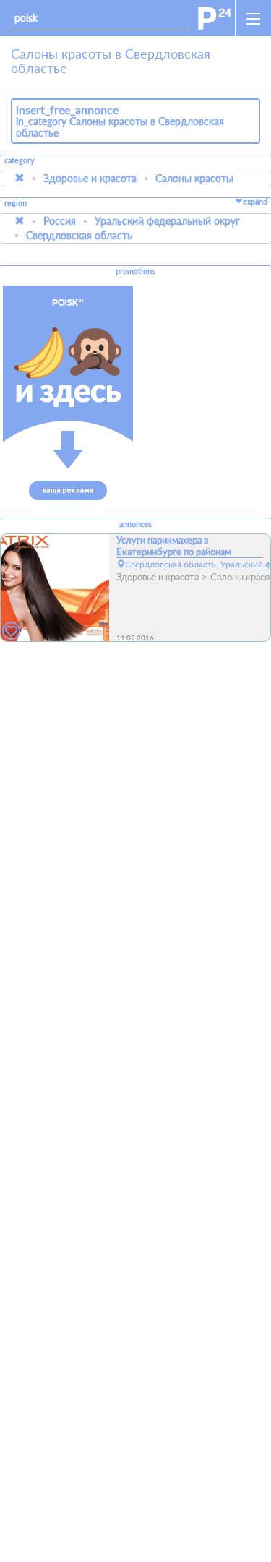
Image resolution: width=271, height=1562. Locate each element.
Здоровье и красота (90, 178)
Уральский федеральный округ (167, 221)
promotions (135, 271)
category (19, 160)
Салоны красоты (194, 178)
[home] (214, 18)
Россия (59, 221)
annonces (135, 524)
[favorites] (11, 631)
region (15, 203)
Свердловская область (79, 235)
